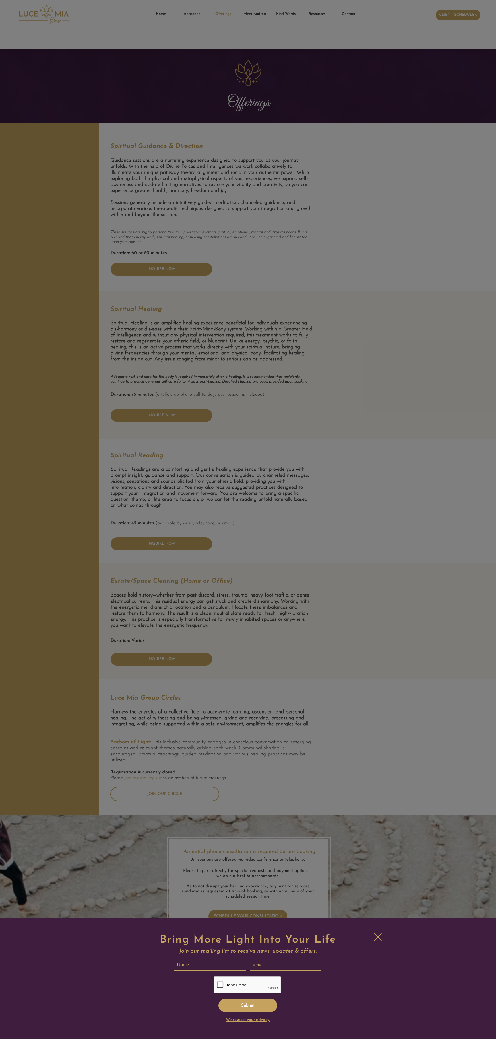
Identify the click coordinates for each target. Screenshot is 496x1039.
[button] (378, 937)
